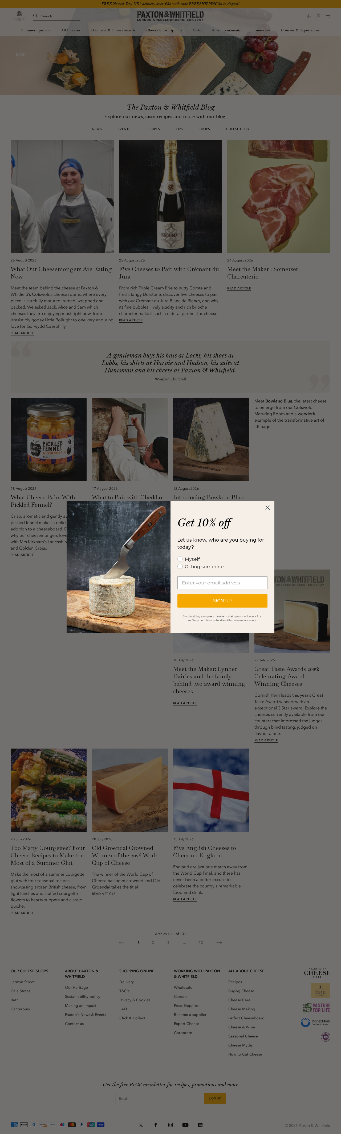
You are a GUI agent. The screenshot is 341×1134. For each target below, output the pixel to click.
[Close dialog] (267, 507)
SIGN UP (222, 600)
